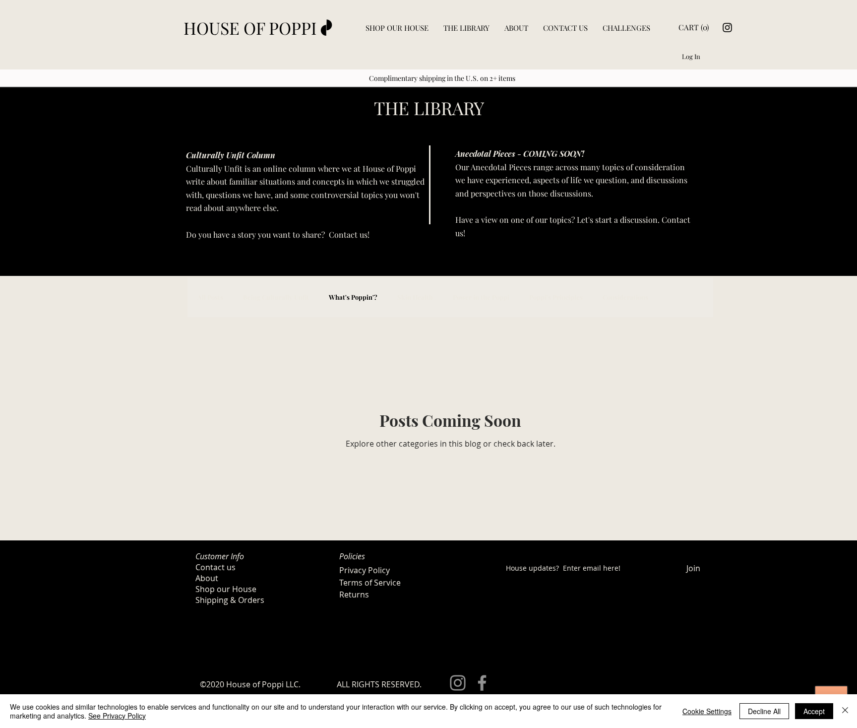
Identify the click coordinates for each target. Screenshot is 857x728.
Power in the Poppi (481, 297)
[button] (692, 27)
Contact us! (350, 234)
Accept (814, 711)
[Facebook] (482, 682)
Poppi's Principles (556, 297)
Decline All (764, 711)
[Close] (845, 711)
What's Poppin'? (353, 297)
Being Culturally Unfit (276, 297)
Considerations (625, 297)
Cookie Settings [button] (707, 711)
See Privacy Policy (117, 716)
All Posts (210, 297)
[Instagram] (727, 27)
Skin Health (415, 297)
